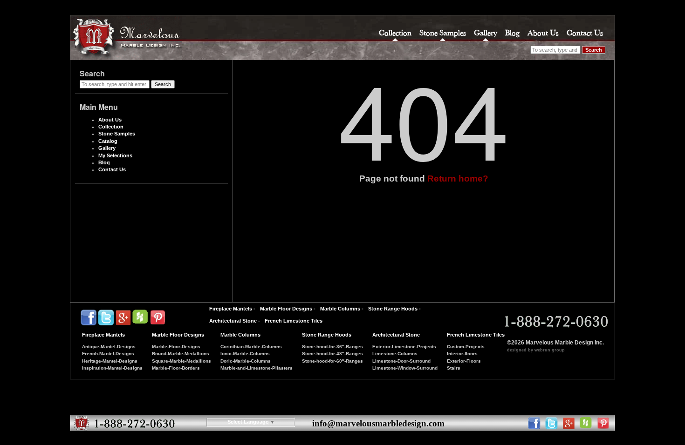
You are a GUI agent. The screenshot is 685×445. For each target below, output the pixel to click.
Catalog (107, 141)
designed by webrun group (536, 350)
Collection (395, 32)
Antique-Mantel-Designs (109, 346)
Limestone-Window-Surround (405, 368)
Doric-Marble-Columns (245, 361)
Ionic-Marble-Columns (245, 353)
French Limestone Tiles (293, 321)
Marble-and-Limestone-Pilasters (256, 368)
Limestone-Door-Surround (401, 361)
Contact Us (585, 32)
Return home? (457, 178)
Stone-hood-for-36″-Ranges (332, 346)
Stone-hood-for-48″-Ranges (332, 353)
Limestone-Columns (395, 353)
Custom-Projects (466, 346)
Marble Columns (340, 308)
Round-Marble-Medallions (180, 353)
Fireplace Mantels (230, 308)
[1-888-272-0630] (555, 321)
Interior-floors (462, 353)
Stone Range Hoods (393, 308)
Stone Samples (442, 32)
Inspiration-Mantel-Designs (112, 368)
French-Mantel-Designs (108, 353)
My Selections (115, 155)
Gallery (485, 32)
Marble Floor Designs (286, 308)
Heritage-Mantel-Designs (109, 361)
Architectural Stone (233, 321)
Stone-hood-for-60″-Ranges (332, 361)
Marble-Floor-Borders (176, 368)
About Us (543, 32)
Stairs (453, 368)
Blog (512, 32)
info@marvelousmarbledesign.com (378, 423)
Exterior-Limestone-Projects (404, 346)
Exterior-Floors (464, 361)
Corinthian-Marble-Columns (251, 346)
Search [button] (593, 50)
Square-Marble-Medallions (181, 361)
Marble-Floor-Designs (176, 346)
